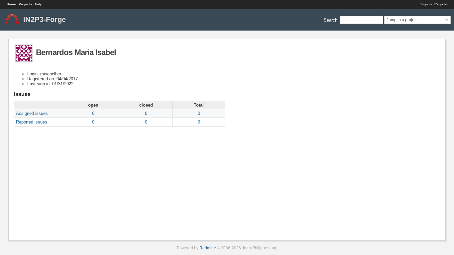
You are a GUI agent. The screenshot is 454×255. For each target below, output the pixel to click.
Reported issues (31, 122)
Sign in (426, 4)
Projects (25, 4)
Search (330, 19)
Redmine (207, 248)
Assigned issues (32, 113)
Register (441, 4)
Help (38, 4)
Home (11, 4)
